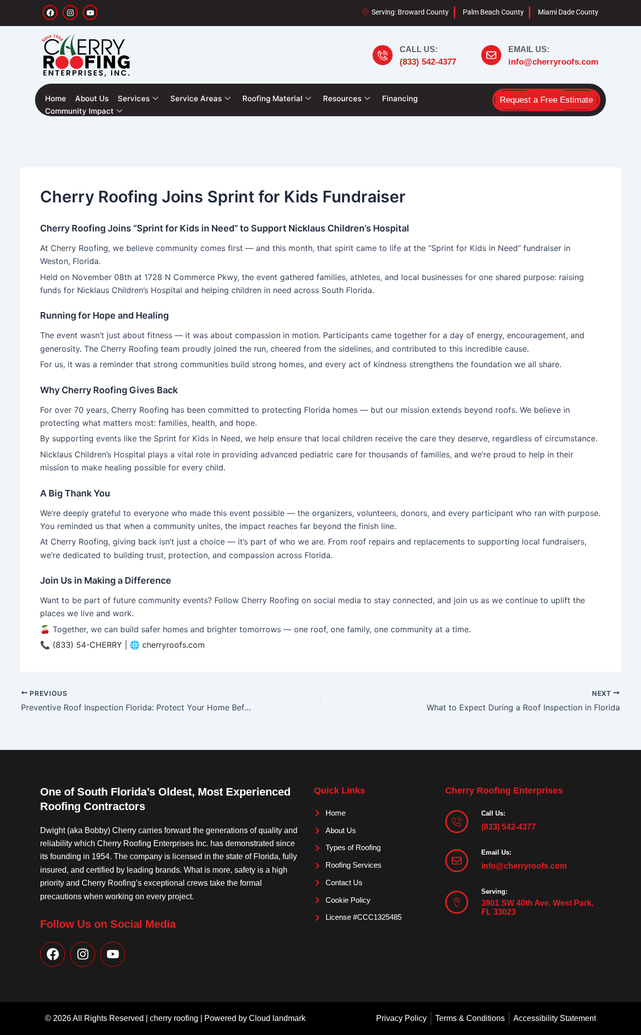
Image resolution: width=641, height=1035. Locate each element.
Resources (342, 98)
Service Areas (196, 98)
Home (55, 98)
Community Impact (79, 111)
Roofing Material (272, 98)
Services (134, 98)
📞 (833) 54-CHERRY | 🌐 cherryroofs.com (122, 645)
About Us (92, 98)
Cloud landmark (277, 1018)
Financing (400, 98)
